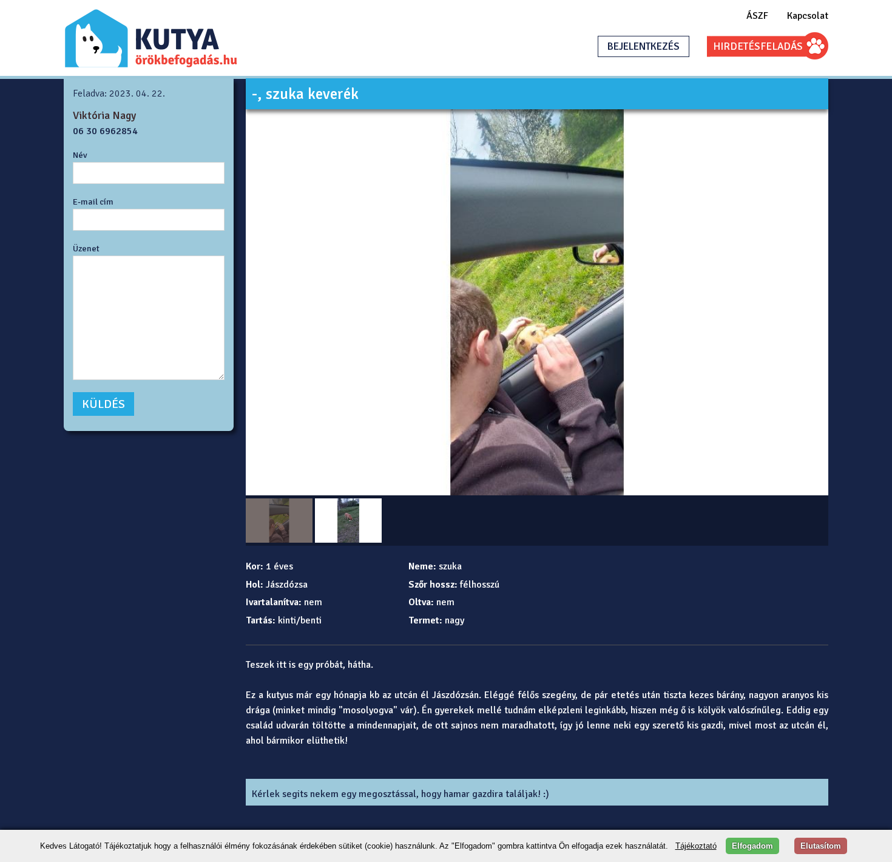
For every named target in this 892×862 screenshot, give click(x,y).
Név (80, 154)
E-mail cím (93, 201)
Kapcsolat (807, 16)
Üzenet (86, 248)
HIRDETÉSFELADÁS (758, 46)
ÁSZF (757, 16)
